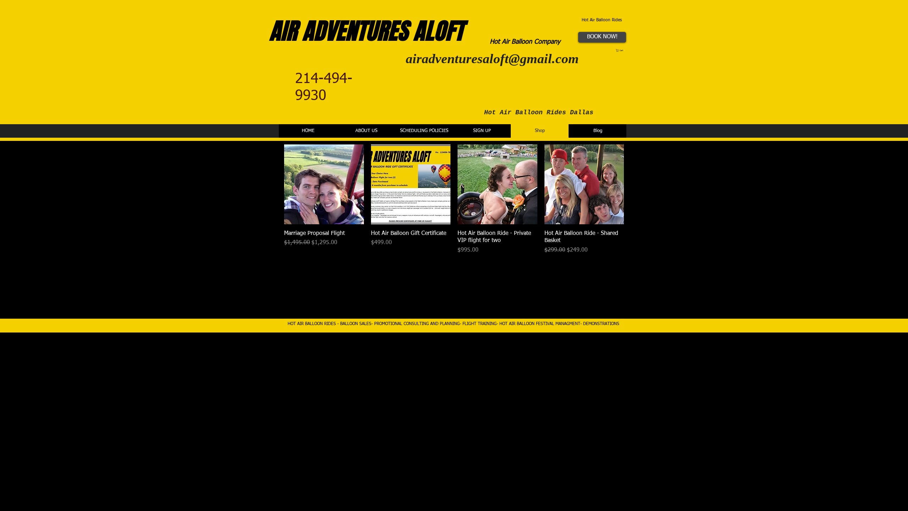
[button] (621, 50)
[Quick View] (324, 184)
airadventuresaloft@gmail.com (492, 58)
